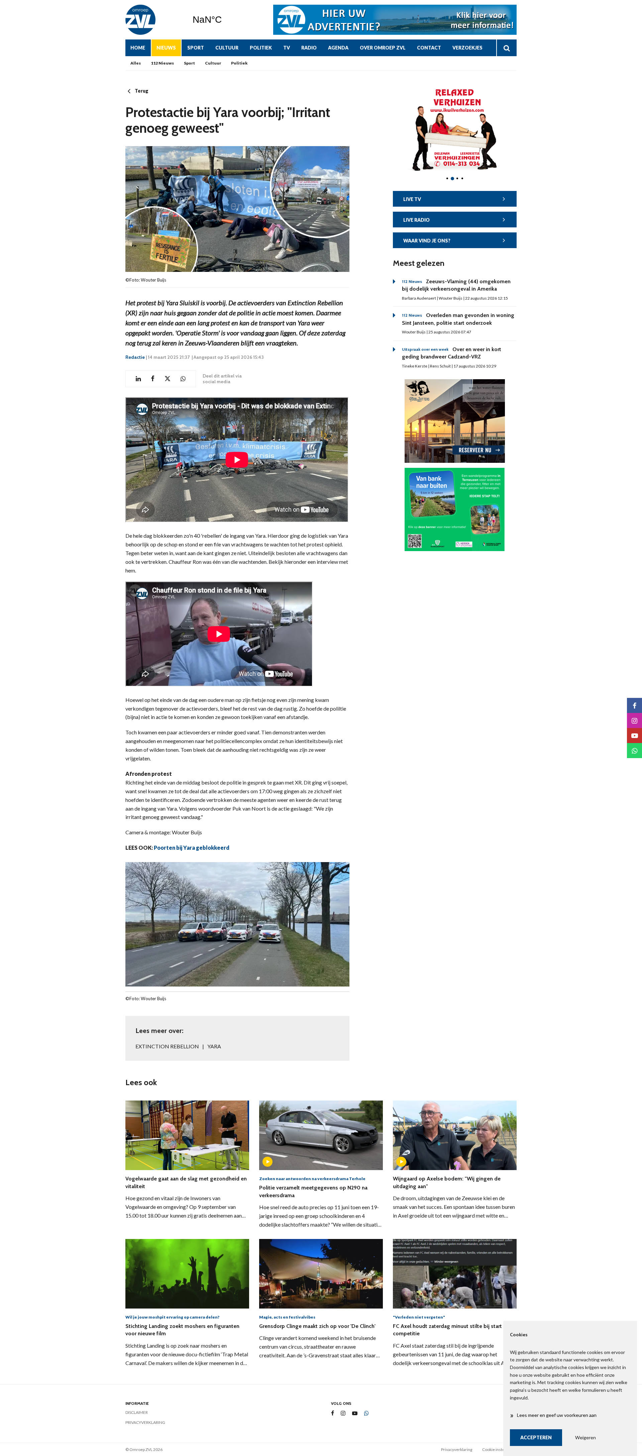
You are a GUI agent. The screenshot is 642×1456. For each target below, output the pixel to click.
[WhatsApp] (366, 1413)
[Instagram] (343, 1413)
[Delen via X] (167, 379)
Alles (135, 63)
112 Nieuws (162, 63)
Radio (309, 47)
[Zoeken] (506, 47)
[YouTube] (354, 1413)
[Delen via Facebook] (152, 379)
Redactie (135, 357)
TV (286, 47)
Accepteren (536, 1437)
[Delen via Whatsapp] (183, 379)
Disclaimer (136, 1412)
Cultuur (226, 47)
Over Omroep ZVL (383, 47)
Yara (214, 1046)
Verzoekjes (467, 47)
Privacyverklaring (145, 1422)
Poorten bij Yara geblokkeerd (191, 847)
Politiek (261, 47)
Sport (195, 47)
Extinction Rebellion (167, 1046)
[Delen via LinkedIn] (138, 379)
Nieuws (166, 47)
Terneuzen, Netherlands (224, 19)
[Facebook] (332, 1413)
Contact (429, 47)
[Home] (153, 20)
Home (137, 47)
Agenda (338, 47)
